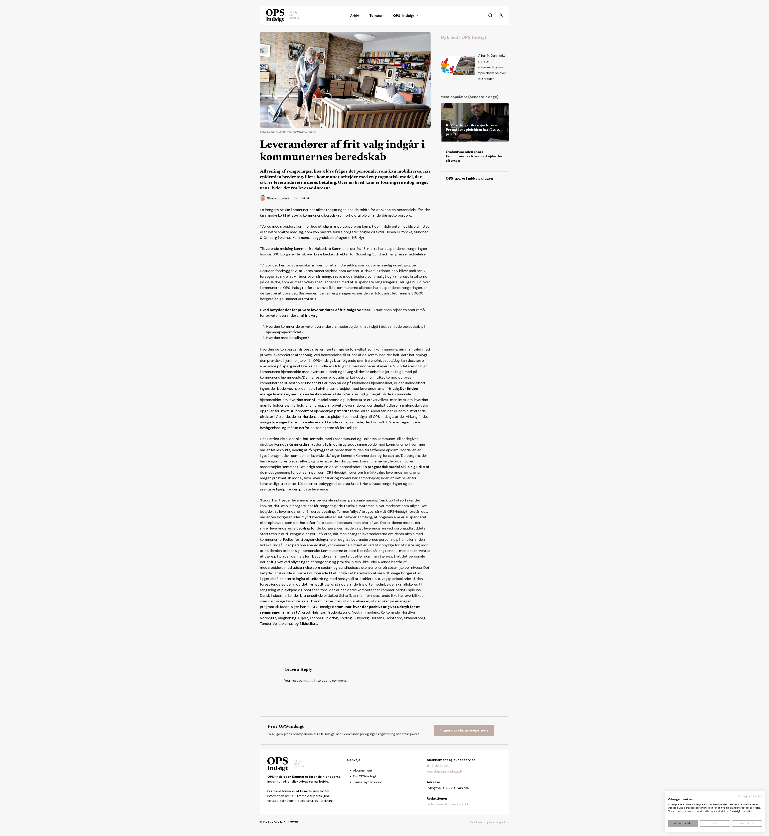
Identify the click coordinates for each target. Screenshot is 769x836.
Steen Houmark (278, 198)
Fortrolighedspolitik (749, 796)
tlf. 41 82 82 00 (437, 766)
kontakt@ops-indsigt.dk (444, 771)
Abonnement (362, 770)
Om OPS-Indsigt (364, 776)
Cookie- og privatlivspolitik (489, 822)
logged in (310, 680)
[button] (464, 730)
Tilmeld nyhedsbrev (367, 782)
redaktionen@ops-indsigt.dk (448, 804)
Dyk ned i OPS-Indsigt (463, 38)
